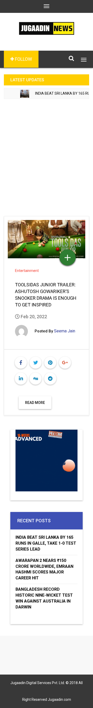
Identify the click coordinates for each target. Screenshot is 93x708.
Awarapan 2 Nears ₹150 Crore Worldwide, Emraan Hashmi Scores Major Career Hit (44, 569)
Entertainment (27, 270)
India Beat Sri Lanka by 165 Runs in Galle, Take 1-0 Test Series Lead (46, 543)
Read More (35, 403)
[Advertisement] (46, 154)
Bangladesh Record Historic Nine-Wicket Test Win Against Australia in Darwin (44, 598)
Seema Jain (64, 331)
